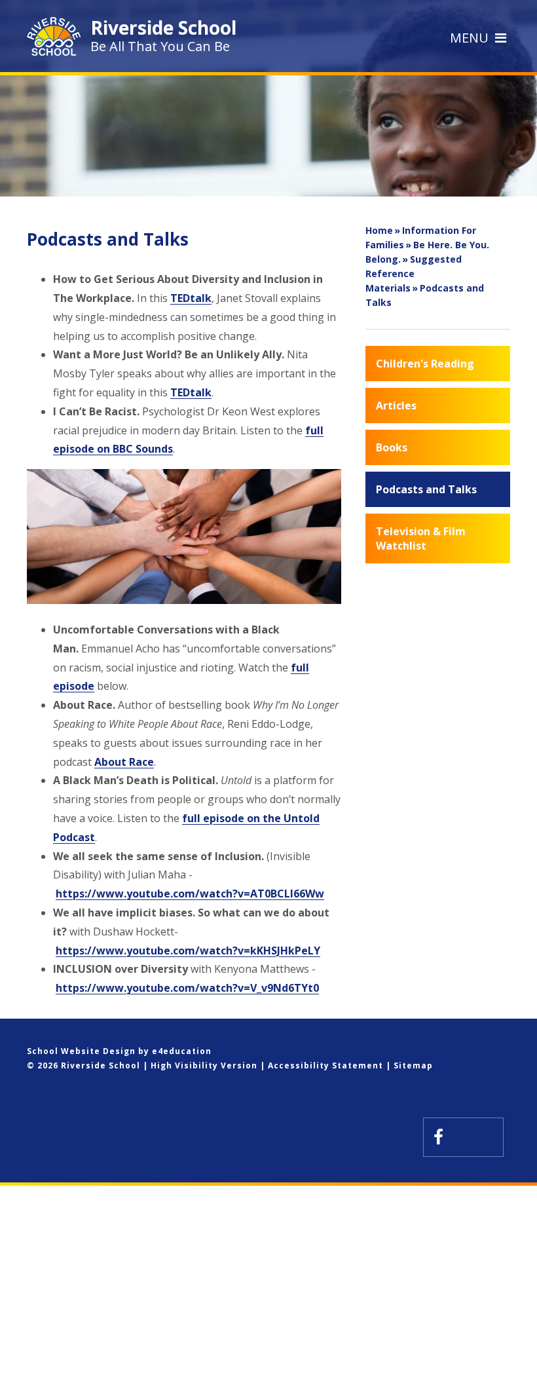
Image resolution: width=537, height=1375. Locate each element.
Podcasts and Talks (425, 295)
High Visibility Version (204, 1065)
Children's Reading (425, 363)
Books (391, 447)
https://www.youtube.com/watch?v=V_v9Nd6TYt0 (187, 988)
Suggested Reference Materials (413, 273)
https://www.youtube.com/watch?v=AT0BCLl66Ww (190, 893)
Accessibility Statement (325, 1065)
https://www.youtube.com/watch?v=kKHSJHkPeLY (188, 950)
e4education (182, 1051)
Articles (396, 405)
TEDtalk (191, 298)
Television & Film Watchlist (421, 538)
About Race (124, 762)
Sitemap (413, 1065)
